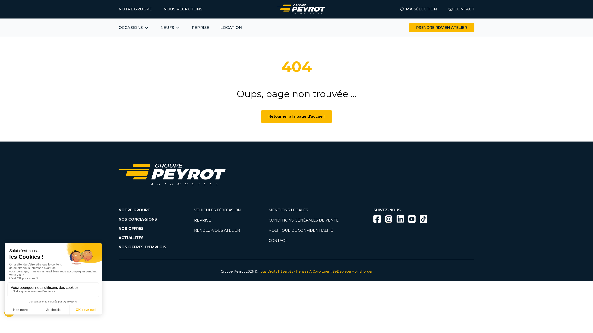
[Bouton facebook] (377, 219)
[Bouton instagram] (388, 219)
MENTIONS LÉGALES (288, 210)
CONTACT (464, 9)
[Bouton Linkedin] (400, 219)
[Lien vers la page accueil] (301, 9)
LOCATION (231, 27)
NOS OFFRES (131, 228)
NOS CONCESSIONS (138, 219)
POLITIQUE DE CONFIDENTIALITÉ (301, 230)
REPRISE (200, 27)
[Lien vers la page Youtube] (412, 219)
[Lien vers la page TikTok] (423, 219)
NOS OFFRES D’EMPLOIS (142, 247)
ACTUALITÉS (131, 238)
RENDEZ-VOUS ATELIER (217, 230)
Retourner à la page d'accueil (296, 116)
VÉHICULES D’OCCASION (217, 210)
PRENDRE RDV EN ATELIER (441, 27)
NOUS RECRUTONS (183, 9)
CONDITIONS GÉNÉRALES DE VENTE (304, 220)
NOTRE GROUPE (135, 9)
